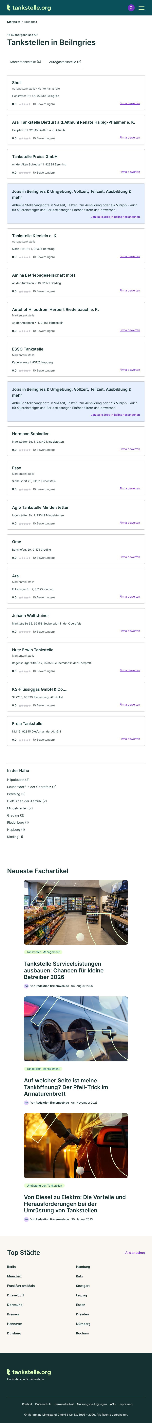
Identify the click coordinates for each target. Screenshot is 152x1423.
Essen (80, 1305)
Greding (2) (15, 815)
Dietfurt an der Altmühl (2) (27, 801)
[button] (131, 7)
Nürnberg (83, 1324)
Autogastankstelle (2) (65, 62)
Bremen (13, 1314)
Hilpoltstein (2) (18, 780)
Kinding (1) (15, 837)
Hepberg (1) (16, 830)
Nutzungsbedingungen (92, 1404)
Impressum (126, 1404)
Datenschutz (43, 1404)
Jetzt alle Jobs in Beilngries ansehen (115, 216)
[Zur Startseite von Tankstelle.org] (29, 8)
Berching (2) (16, 794)
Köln (79, 1276)
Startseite (13, 21)
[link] (76, 92)
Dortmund (15, 1305)
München (14, 1276)
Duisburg (14, 1333)
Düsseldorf (15, 1295)
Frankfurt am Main (21, 1286)
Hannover (14, 1324)
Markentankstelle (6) (25, 62)
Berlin (11, 1267)
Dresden (82, 1314)
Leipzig (81, 1295)
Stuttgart (83, 1286)
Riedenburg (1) (18, 822)
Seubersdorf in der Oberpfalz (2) (31, 787)
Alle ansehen (135, 1253)
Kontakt (27, 1404)
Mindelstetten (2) (20, 808)
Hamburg (83, 1267)
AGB (113, 1404)
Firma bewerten (130, 103)
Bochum (82, 1333)
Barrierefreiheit (64, 1404)
